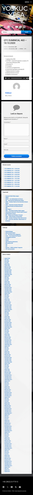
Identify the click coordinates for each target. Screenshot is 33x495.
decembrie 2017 (8, 408)
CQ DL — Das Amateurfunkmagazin (13, 235)
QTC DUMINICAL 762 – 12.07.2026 (12, 180)
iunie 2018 (6, 400)
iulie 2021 (6, 347)
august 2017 (7, 414)
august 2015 (7, 449)
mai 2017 (6, 419)
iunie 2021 (6, 348)
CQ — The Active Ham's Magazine (12, 234)
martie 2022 (7, 335)
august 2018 (7, 397)
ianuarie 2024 (7, 303)
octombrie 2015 (7, 446)
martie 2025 (7, 283)
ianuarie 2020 (7, 373)
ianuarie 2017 (7, 424)
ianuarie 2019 (7, 391)
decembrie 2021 (8, 340)
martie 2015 (7, 457)
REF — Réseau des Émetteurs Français (14, 215)
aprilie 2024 (7, 299)
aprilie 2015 (7, 455)
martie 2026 (7, 265)
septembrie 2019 (8, 379)
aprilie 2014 (7, 470)
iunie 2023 (6, 313)
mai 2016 (6, 436)
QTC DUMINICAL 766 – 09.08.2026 (12, 172)
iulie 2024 (6, 294)
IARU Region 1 (8, 209)
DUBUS (7, 240)
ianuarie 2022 (7, 338)
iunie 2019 (6, 384)
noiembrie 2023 (7, 306)
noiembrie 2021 (7, 341)
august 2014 (7, 467)
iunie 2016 (6, 435)
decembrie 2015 (8, 443)
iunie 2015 (6, 452)
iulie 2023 (6, 312)
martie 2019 (7, 388)
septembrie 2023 (8, 309)
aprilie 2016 (7, 438)
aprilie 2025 (7, 281)
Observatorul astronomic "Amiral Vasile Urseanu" (16, 212)
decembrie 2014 (8, 461)
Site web (6, 149)
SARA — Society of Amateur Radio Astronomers (16, 218)
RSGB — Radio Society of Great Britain (13, 216)
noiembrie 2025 (7, 271)
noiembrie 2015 (7, 445)
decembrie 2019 (8, 375)
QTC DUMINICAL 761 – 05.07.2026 (12, 182)
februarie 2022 (7, 337)
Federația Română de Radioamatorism (14, 206)
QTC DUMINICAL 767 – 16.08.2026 (12, 170)
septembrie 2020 (8, 362)
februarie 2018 (7, 405)
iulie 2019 (6, 382)
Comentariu (7, 122)
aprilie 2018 (7, 402)
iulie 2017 (6, 416)
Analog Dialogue (9, 231)
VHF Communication (10, 249)
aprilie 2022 (7, 334)
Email (5, 144)
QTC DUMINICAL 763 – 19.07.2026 (12, 178)
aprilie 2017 (7, 420)
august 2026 (7, 258)
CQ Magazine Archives (10, 237)
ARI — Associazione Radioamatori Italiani (14, 200)
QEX (6, 244)
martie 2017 (7, 421)
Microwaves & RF (9, 243)
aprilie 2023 (7, 316)
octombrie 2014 (7, 464)
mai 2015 (6, 454)
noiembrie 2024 (7, 289)
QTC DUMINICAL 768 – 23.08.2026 (12, 168)
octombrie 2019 (7, 378)
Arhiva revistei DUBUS (10, 233)
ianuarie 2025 (7, 286)
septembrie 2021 (8, 344)
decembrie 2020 (8, 357)
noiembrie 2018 (7, 394)
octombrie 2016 (7, 429)
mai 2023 (6, 315)
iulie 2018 (6, 398)
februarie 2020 (7, 372)
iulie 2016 (6, 433)
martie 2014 (7, 471)
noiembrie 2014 (7, 462)
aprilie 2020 (7, 369)
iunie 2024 (6, 296)
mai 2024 (6, 297)
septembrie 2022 (8, 327)
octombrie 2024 (7, 290)
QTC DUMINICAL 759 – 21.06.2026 (12, 186)
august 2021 (7, 346)
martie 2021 (7, 353)
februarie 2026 (7, 267)
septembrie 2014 (8, 465)
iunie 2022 (6, 331)
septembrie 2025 (8, 274)
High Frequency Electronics (11, 241)
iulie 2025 (6, 277)
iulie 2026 (6, 259)
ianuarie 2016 (7, 442)
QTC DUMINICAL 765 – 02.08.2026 (12, 174)
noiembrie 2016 (7, 427)
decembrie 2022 (8, 322)
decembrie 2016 (8, 426)
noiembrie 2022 (7, 324)
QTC (25, 48)
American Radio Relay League (12, 196)
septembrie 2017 (8, 413)
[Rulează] (6, 78)
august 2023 (7, 311)
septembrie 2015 (8, 448)
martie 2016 (7, 439)
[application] (16, 78)
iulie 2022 (6, 329)
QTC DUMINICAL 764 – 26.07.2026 (12, 176)
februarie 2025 (7, 284)
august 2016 (7, 432)
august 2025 (7, 275)
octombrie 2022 (7, 325)
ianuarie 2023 (7, 321)
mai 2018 (6, 401)
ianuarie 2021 (7, 356)
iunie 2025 (6, 278)
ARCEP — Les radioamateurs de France (14, 199)
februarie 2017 (7, 423)
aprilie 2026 (7, 264)
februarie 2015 (7, 458)
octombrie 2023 (7, 308)
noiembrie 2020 (7, 359)
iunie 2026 (6, 261)
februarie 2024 (7, 302)
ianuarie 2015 (7, 459)
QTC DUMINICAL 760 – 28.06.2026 (12, 184)
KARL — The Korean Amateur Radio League (14, 210)
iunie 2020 (6, 366)
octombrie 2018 (7, 395)
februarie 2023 (7, 319)
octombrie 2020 (7, 360)
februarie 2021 (7, 354)
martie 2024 (7, 300)
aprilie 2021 (7, 351)
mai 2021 (6, 350)
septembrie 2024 (8, 292)
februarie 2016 (7, 440)
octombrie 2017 (7, 411)
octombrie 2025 (7, 273)
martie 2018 (7, 404)
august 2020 (7, 363)
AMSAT (7, 197)
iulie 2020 (6, 365)
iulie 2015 (6, 451)
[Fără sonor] (27, 78)
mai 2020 (6, 367)
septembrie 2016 (8, 430)
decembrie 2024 (8, 287)
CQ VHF (7, 238)
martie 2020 (7, 370)
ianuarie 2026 (7, 268)
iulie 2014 (6, 468)
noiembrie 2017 (7, 410)
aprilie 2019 (7, 386)
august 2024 (7, 293)
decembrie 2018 (8, 392)
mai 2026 (6, 262)
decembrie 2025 (8, 270)
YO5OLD (21, 48)
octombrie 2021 (7, 343)
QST (6, 246)
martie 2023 (7, 318)
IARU (6, 207)
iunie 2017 (6, 417)
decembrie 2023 (8, 305)
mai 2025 (6, 280)
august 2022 (7, 328)
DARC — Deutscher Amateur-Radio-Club (14, 204)
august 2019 (7, 381)
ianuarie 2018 (7, 407)
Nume (6, 138)
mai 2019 (6, 385)
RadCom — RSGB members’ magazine (13, 247)
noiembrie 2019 (7, 376)
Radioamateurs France (10, 213)
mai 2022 (6, 332)
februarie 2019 (7, 389)
